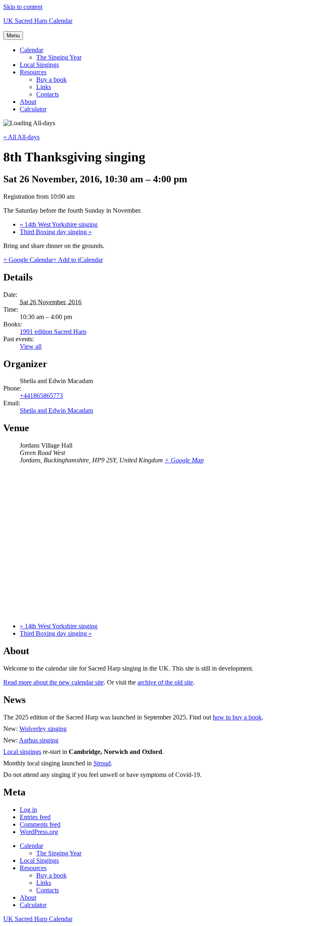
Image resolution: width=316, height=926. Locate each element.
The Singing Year (58, 57)
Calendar (31, 49)
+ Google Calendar (28, 259)
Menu (13, 35)
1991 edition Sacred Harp (53, 331)
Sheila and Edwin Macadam (56, 410)
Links (43, 86)
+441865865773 (41, 395)
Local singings (22, 751)
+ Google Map (184, 460)
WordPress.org (39, 831)
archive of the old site (165, 682)
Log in (28, 809)
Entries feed (35, 816)
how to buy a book (237, 717)
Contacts (47, 94)
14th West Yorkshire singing (59, 224)
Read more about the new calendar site (53, 682)
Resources (33, 72)
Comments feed (40, 824)
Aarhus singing (38, 740)
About (28, 101)
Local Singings (39, 64)
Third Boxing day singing (56, 231)
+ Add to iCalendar (78, 259)
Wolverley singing (43, 728)
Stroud (102, 763)
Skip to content (22, 6)
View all (31, 346)
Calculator (33, 109)
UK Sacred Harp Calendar (37, 20)
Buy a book (51, 79)
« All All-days (21, 136)
